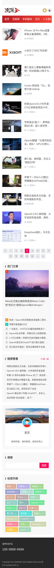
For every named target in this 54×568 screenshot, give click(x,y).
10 (21, 256)
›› (43, 256)
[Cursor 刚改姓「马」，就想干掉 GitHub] (11, 89)
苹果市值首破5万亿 (18, 324)
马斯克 (23, 486)
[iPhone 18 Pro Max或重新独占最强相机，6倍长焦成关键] (11, 34)
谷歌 (34, 497)
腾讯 (23, 502)
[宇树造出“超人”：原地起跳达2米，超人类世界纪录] (11, 126)
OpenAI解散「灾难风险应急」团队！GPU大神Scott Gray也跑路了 (38, 144)
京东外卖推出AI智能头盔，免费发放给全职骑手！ (30, 380)
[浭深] (12, 10)
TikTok (22, 497)
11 (27, 256)
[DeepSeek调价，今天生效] (11, 236)
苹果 (27, 492)
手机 (24, 524)
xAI (22, 508)
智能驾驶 (30, 204)
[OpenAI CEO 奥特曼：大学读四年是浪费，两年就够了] (11, 218)
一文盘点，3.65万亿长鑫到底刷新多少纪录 (29, 329)
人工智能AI (31, 112)
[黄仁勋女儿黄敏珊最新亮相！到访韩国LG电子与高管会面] (11, 71)
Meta (11, 508)
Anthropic (38, 524)
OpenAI (37, 502)
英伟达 (40, 492)
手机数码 (27, 19)
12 (32, 256)
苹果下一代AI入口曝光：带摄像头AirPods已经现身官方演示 (37, 181)
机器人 (39, 513)
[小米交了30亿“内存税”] (11, 52)
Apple (24, 529)
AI (10, 497)
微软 (11, 486)
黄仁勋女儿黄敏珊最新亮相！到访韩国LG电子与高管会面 (37, 71)
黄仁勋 (12, 513)
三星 (33, 508)
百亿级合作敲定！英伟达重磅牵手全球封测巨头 (31, 347)
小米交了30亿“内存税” (36, 50)
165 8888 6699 (13, 549)
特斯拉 (37, 486)
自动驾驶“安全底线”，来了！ (20, 398)
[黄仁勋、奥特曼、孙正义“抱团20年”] (11, 162)
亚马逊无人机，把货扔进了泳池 (21, 389)
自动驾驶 (13, 492)
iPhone (12, 519)
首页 (6, 19)
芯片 (37, 19)
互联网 (16, 19)
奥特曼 (25, 513)
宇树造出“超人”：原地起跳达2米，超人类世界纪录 (37, 126)
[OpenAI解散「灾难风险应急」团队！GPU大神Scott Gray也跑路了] (11, 144)
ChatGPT (27, 519)
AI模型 (12, 529)
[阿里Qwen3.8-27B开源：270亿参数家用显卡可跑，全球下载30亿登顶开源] (11, 107)
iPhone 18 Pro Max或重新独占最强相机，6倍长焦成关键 (37, 34)
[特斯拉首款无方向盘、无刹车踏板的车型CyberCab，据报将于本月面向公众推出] (11, 199)
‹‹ (5, 250)
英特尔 (12, 524)
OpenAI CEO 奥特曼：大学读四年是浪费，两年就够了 (37, 217)
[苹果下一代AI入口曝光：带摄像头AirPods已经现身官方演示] (11, 181)
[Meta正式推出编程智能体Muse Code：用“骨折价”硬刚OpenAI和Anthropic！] (27, 283)
